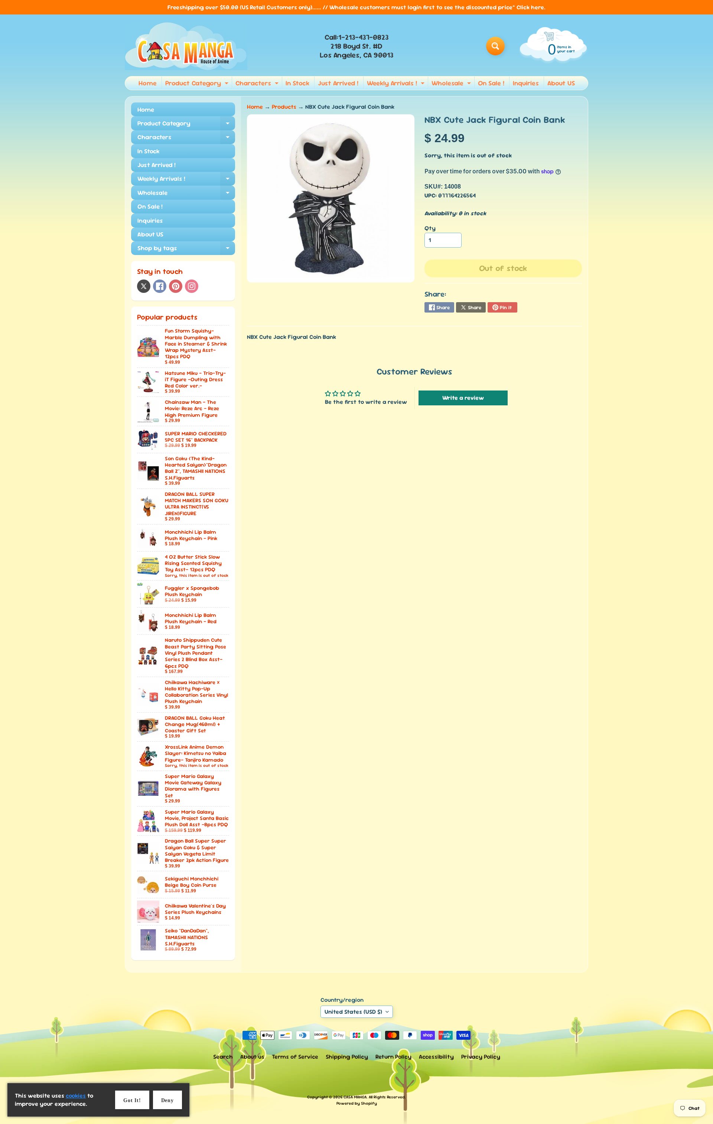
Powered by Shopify (356, 1103)
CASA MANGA (355, 1097)
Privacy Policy (480, 1057)
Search (223, 1057)
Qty (430, 228)
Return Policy (393, 1057)
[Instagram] (191, 286)
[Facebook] (159, 286)
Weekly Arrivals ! (396, 84)
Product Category (197, 84)
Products (284, 107)
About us (252, 1057)
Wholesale (452, 84)
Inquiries (526, 83)
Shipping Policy (347, 1057)
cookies (76, 1096)
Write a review (463, 398)
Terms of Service (295, 1057)
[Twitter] (143, 286)
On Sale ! (491, 83)
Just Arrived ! (338, 83)
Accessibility (436, 1057)
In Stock (297, 83)
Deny (167, 1100)
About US (561, 83)
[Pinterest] (175, 286)
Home (148, 83)
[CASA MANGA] (186, 46)
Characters (257, 84)
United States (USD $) (353, 1012)
